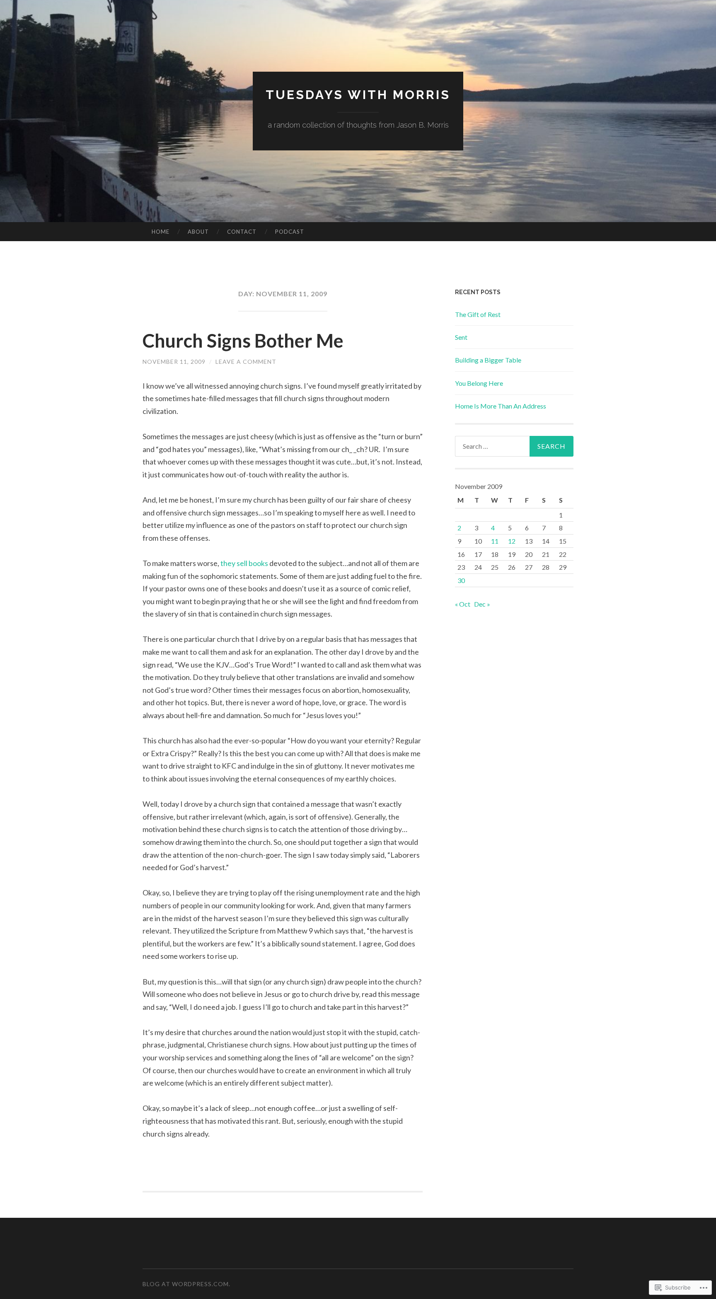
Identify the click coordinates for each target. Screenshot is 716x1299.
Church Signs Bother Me (243, 340)
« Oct (462, 604)
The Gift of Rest (478, 314)
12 (511, 541)
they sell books (244, 563)
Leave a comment (245, 361)
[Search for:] (514, 446)
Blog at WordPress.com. (186, 1283)
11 (494, 541)
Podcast (289, 231)
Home (160, 231)
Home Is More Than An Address (500, 406)
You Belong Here (479, 383)
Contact (241, 231)
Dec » (482, 604)
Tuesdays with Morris (358, 94)
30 (461, 580)
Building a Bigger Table (488, 360)
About (198, 231)
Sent (461, 337)
